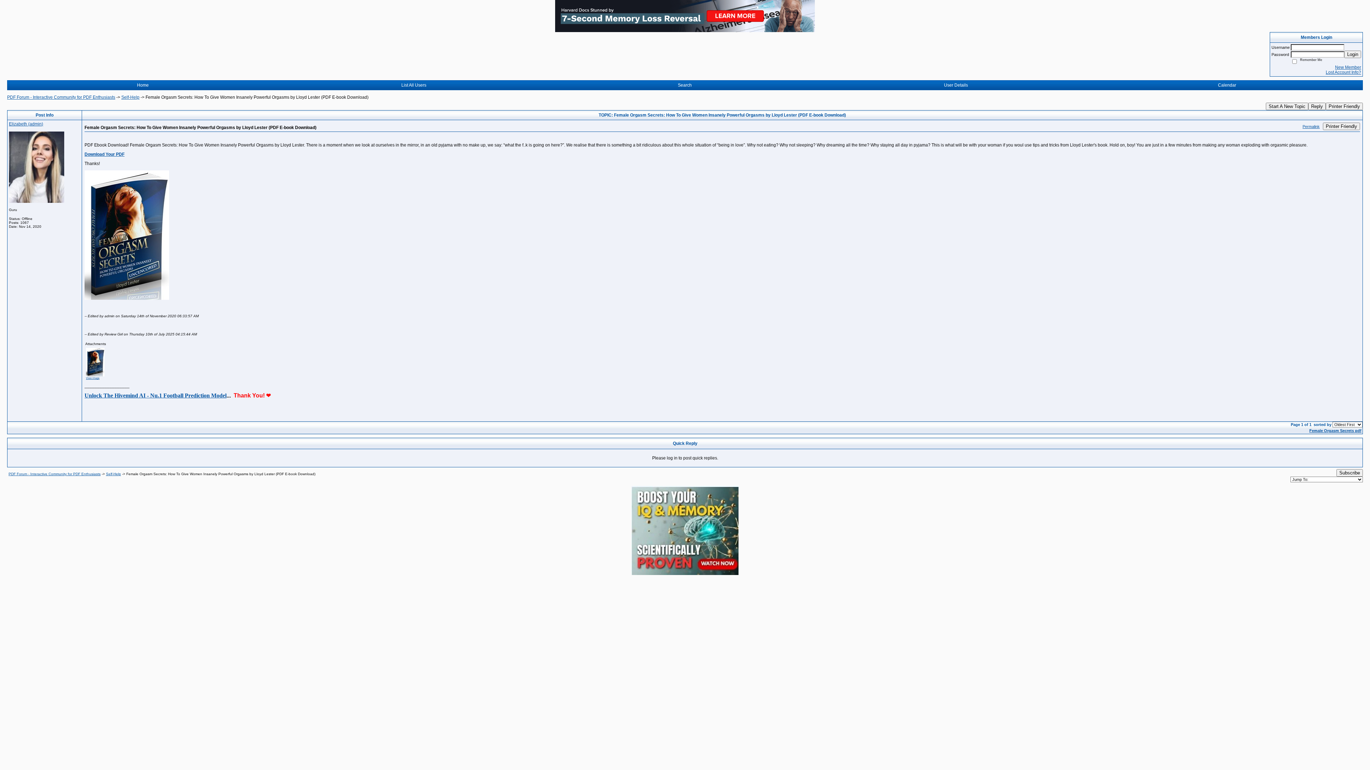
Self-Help (130, 97)
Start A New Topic (1287, 106)
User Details (956, 85)
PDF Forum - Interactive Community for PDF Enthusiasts (61, 97)
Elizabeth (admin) (26, 124)
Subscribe (1349, 473)
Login (1352, 54)
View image (93, 378)
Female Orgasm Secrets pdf (1335, 430)
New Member (1348, 67)
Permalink (1311, 126)
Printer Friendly (1344, 106)
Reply (1317, 106)
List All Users (413, 85)
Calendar (1227, 85)
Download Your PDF (105, 154)
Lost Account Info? (1343, 72)
